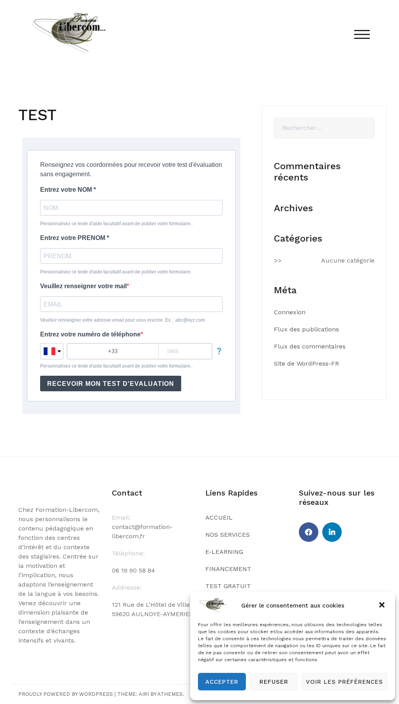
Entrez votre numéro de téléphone (90, 334)
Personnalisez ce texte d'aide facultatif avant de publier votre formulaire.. (116, 223)
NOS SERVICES (227, 534)
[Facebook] (308, 532)
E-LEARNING (224, 551)
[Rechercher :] (324, 128)
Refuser (274, 681)
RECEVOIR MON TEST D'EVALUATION (110, 383)
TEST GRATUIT (228, 586)
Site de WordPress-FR (306, 363)
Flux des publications (306, 329)
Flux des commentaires (310, 346)
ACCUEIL (219, 517)
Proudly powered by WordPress (65, 694)
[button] (382, 605)
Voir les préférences (344, 681)
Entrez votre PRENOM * (74, 238)
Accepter (221, 681)
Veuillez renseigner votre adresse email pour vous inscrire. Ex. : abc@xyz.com (122, 320)
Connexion (289, 312)
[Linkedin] (332, 532)
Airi (144, 694)
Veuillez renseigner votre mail (83, 286)
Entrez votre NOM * (68, 189)
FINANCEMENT (228, 569)
